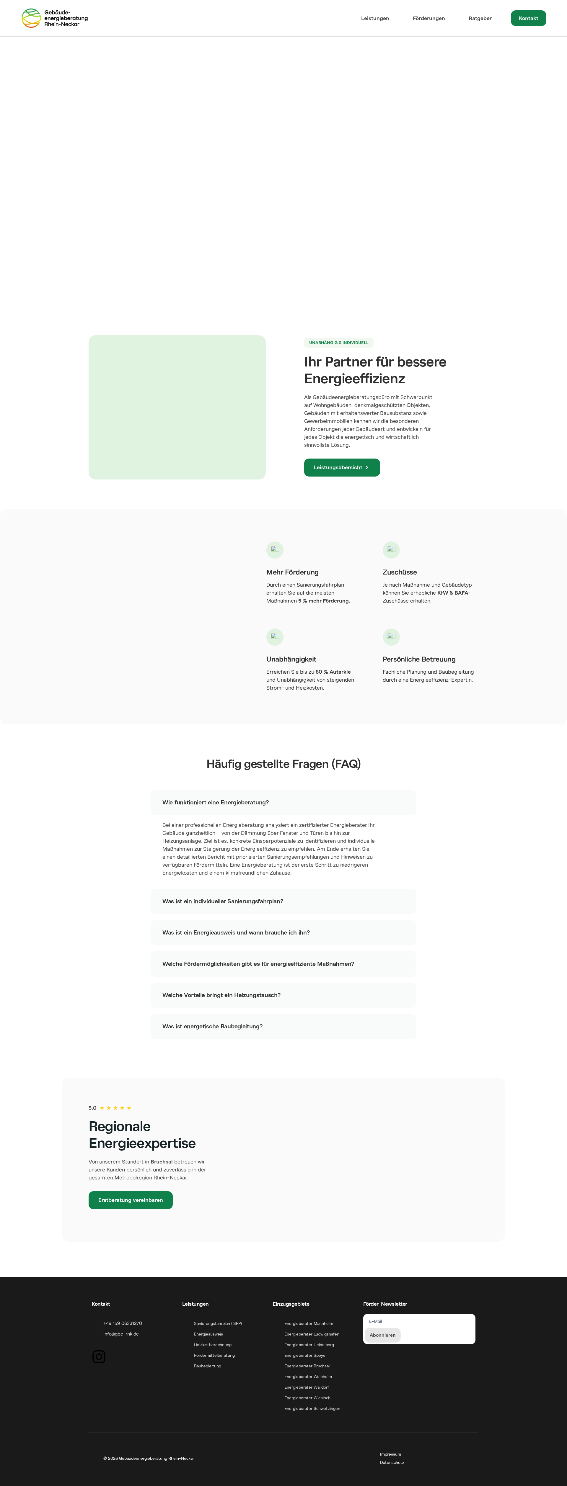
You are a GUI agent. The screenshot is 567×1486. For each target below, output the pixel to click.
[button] (339, 343)
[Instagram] (99, 1356)
